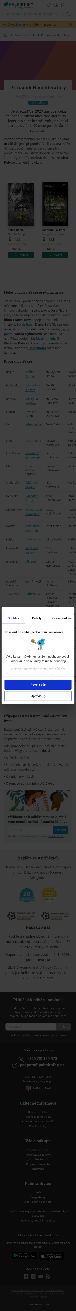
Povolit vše (38, 684)
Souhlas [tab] (13, 618)
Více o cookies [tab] (62, 618)
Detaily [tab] (37, 618)
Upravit (36, 696)
